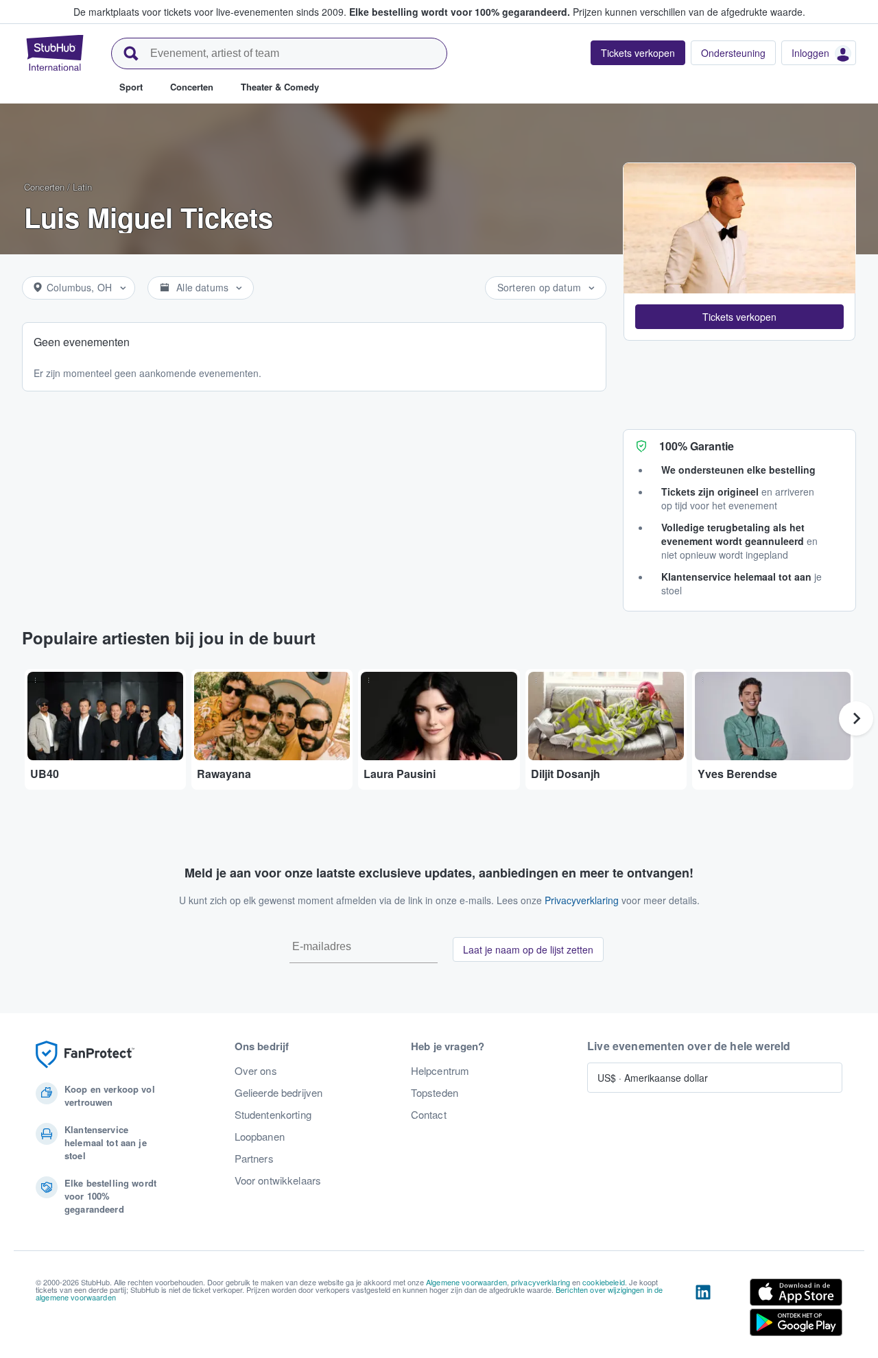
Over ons (256, 1070)
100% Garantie (696, 446)
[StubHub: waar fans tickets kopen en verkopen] (55, 53)
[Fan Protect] (85, 1055)
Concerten (44, 186)
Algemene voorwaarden (466, 1281)
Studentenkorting (273, 1114)
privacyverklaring (540, 1281)
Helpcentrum (440, 1070)
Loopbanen (260, 1136)
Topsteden (434, 1092)
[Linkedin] (703, 1310)
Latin (82, 186)
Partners (254, 1158)
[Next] (856, 718)
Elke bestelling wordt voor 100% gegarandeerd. (459, 12)
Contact (429, 1114)
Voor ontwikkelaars (278, 1180)
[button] (739, 316)
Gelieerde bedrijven (279, 1092)
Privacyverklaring (582, 900)
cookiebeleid (603, 1281)
